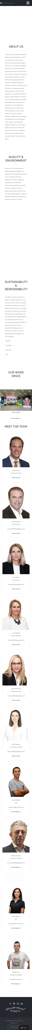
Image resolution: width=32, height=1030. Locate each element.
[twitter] (14, 1003)
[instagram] (17, 1003)
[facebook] (10, 1003)
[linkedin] (21, 1003)
